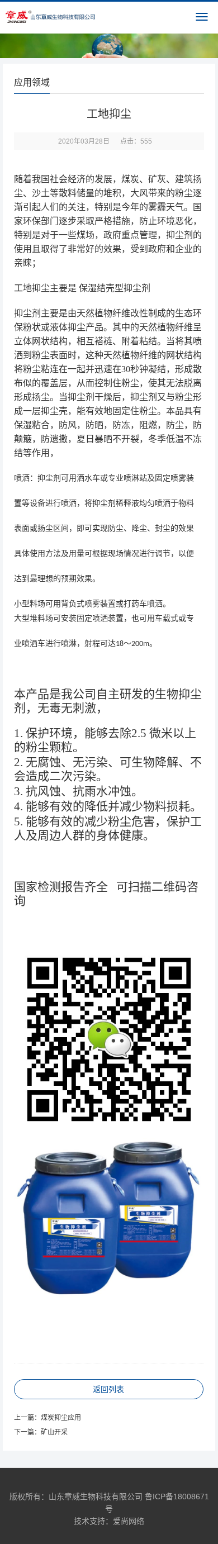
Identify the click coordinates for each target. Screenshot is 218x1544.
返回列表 (108, 1389)
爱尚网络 (128, 1521)
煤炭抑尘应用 (61, 1418)
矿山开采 (54, 1432)
